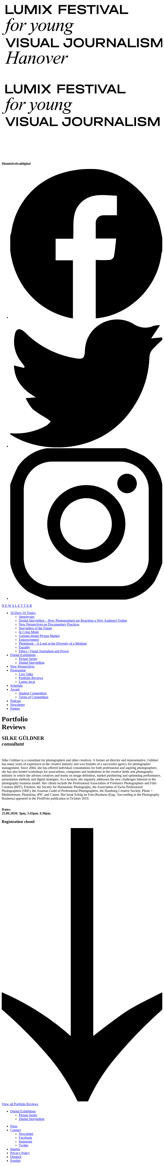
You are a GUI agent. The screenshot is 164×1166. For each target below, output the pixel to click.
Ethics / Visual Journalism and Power (44, 651)
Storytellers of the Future (35, 628)
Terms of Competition (33, 697)
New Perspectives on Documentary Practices (49, 624)
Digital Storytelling (31, 662)
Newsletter (17, 704)
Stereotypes (26, 616)
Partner (15, 708)
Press (13, 1126)
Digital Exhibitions (23, 655)
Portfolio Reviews (31, 678)
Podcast (15, 701)
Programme (18, 670)
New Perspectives (22, 666)
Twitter (23, 1145)
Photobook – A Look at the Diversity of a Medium (53, 643)
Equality (24, 647)
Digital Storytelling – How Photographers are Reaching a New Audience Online (73, 620)
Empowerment (29, 639)
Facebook (25, 1137)
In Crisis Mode (29, 632)
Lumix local (27, 682)
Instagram (25, 1141)
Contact (15, 1130)
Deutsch (15, 1157)
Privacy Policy (20, 1153)
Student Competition (33, 693)
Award (14, 689)
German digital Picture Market (39, 636)
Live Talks (26, 674)
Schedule (16, 685)
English (15, 1160)
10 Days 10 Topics (23, 613)
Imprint (15, 1149)
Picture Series (28, 659)
